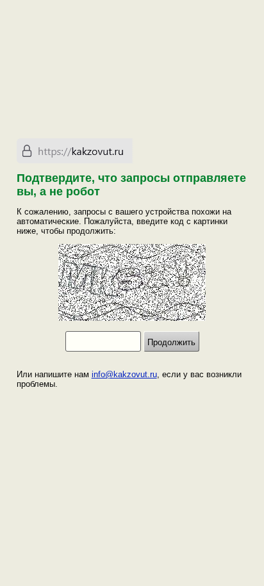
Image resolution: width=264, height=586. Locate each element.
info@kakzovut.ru (124, 374)
